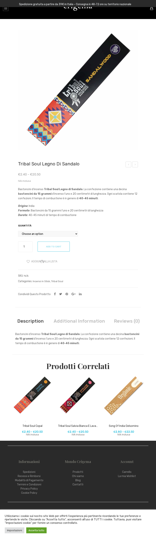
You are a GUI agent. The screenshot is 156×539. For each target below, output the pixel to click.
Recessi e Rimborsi (29, 476)
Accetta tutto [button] (36, 530)
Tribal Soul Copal (32, 426)
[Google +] (74, 294)
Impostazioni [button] (14, 530)
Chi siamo (78, 476)
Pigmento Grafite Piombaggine (135, 165)
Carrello (126, 472)
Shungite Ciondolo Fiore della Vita (128, 165)
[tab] (30, 321)
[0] (151, 8)
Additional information (79, 321)
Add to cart (53, 246)
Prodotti (78, 472)
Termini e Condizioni (29, 484)
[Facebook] (55, 294)
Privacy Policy (29, 488)
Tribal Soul (57, 281)
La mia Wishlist (127, 476)
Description (30, 321)
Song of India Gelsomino (123, 426)
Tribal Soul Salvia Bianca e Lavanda (78, 426)
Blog (78, 480)
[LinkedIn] (80, 294)
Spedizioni (29, 472)
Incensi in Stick (41, 281)
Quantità (24, 225)
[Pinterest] (66, 294)
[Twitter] (60, 294)
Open (6, 8)
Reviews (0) (127, 321)
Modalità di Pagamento (29, 480)
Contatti (77, 484)
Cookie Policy (29, 493)
